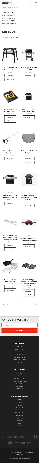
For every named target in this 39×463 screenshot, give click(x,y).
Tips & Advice (19, 352)
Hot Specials (20, 389)
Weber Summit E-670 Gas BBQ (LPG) (10, 196)
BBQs (19, 376)
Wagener (19, 418)
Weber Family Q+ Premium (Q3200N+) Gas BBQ (29, 197)
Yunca (20, 405)
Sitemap (19, 362)
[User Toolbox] (28, 2)
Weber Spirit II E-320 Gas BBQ (29, 69)
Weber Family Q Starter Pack (10, 280)
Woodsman (19, 408)
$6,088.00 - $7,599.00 (9, 26)
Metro (20, 402)
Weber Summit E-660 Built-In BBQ (29, 110)
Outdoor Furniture (19, 381)
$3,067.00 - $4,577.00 (9, 21)
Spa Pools (19, 384)
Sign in (15, 360)
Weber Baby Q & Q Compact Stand (10, 69)
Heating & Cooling (20, 378)
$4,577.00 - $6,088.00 (9, 23)
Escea (19, 410)
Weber (20, 400)
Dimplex (19, 420)
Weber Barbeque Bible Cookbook (10, 110)
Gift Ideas (19, 386)
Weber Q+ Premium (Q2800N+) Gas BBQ (29, 239)
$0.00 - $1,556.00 (7, 16)
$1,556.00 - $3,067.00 (8, 18)
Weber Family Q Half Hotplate (29, 152)
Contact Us (19, 354)
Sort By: (5, 37)
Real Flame (19, 415)
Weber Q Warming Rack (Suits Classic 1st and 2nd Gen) (10, 237)
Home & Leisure (19, 349)
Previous (3, 461)
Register (23, 360)
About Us (19, 347)
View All (19, 426)
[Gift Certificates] (31, 2)
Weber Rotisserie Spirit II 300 (10, 152)
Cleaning (19, 373)
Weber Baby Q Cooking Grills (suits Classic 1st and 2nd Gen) (29, 282)
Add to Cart (10, 79)
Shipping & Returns (20, 357)
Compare (9, 75)
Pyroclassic (19, 413)
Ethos (19, 423)
